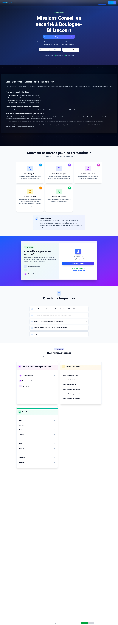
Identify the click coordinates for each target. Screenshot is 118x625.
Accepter (84, 622)
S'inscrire (112, 2)
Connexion (102, 2)
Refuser (91, 622)
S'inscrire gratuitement (77, 263)
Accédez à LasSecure (71, 49)
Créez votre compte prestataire (49, 49)
